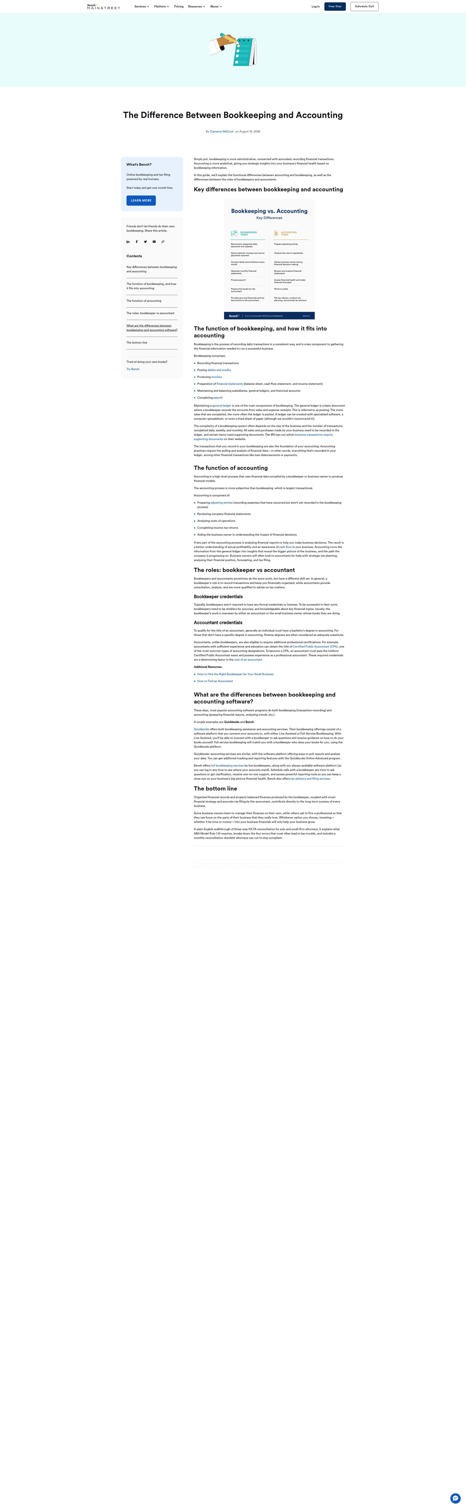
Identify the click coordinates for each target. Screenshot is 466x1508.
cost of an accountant (248, 659)
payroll (218, 397)
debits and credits (219, 370)
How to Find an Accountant (215, 681)
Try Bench (133, 369)
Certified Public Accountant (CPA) (315, 646)
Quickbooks (201, 729)
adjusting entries (221, 502)
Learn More (141, 200)
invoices (216, 377)
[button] (455, 1498)
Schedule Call (364, 6)
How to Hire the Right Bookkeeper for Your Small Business (235, 674)
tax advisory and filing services (310, 778)
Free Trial (335, 6)
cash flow (285, 547)
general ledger (221, 405)
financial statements (230, 383)
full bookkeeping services (227, 765)
